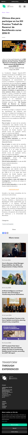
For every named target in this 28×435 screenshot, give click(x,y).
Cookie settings (14, 431)
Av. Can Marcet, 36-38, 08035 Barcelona (7, 390)
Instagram (4, 403)
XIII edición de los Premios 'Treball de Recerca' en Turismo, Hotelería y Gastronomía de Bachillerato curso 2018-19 (14, 62)
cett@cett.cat (5, 387)
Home (3, 12)
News (7, 12)
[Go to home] (8, 6)
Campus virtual (14, 1)
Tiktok (3, 404)
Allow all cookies (14, 424)
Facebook (4, 406)
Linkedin (4, 401)
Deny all (14, 428)
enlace (14, 195)
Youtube (4, 407)
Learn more (4, 421)
